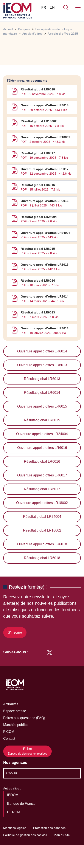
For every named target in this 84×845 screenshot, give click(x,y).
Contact (9, 738)
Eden (27, 751)
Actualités (10, 704)
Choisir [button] (11, 773)
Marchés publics (15, 725)
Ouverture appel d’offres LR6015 (44, 264)
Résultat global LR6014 (38, 280)
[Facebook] (41, 652)
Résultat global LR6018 (38, 89)
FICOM (8, 731)
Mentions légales (14, 827)
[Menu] (78, 7)
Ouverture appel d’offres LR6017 (44, 169)
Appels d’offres (32, 33)
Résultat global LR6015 (38, 248)
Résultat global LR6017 (38, 153)
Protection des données (49, 827)
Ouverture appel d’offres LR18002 (45, 137)
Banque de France (21, 803)
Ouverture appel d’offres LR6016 (44, 201)
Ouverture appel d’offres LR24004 (45, 232)
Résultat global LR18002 (39, 121)
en (52, 7)
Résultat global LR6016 (38, 185)
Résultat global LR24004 (39, 217)
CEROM (14, 812)
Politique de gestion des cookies (25, 835)
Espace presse (14, 711)
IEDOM (13, 795)
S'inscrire (15, 632)
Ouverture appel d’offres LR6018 (44, 105)
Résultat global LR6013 (38, 312)
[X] (49, 652)
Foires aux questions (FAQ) (24, 718)
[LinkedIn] (34, 652)
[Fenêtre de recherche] (66, 7)
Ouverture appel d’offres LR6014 (44, 296)
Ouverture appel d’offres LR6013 (44, 328)
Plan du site (62, 835)
